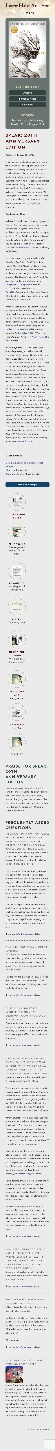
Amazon (27, 92)
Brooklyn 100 (25, 333)
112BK (9, 243)
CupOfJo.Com (13, 292)
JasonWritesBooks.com (20, 441)
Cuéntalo (10, 474)
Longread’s (26, 284)
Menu (30, 13)
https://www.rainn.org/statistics (23, 1173)
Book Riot (20, 810)
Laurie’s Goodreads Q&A (25, 934)
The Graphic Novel (16, 470)
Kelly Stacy (12, 251)
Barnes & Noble (27, 98)
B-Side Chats (23, 247)
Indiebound (27, 104)
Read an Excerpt (27, 484)
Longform (11, 284)
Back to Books (39, 1429)
